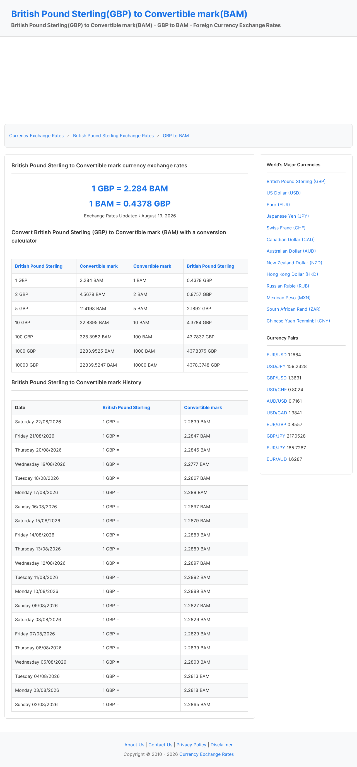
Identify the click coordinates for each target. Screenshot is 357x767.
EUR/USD (277, 354)
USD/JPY (276, 366)
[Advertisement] (178, 80)
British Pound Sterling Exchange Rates (113, 135)
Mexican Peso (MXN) (289, 297)
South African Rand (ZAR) (294, 309)
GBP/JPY (276, 436)
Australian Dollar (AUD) (291, 251)
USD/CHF (277, 389)
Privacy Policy (191, 744)
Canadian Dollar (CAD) (291, 239)
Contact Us (160, 744)
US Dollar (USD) (284, 193)
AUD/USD (277, 401)
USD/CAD (277, 412)
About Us (134, 744)
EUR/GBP (276, 424)
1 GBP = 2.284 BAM (130, 188)
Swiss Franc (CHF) (286, 228)
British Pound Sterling (38, 266)
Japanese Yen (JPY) (288, 216)
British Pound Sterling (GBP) (296, 181)
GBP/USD (277, 378)
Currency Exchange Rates (36, 135)
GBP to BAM (176, 135)
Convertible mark (99, 266)
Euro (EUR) (278, 204)
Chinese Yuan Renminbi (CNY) (298, 321)
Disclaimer (222, 744)
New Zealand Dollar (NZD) (294, 262)
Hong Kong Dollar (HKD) (292, 274)
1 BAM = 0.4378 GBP (130, 203)
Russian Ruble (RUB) (288, 286)
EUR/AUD (277, 459)
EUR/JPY (276, 447)
